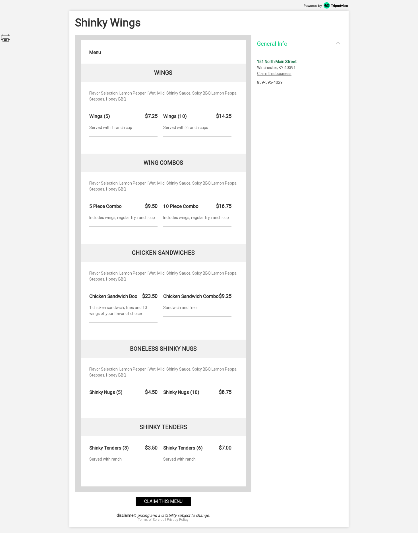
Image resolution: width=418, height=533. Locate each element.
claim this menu (163, 501)
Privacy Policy (178, 520)
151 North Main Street (277, 61)
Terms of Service (151, 520)
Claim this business (274, 73)
